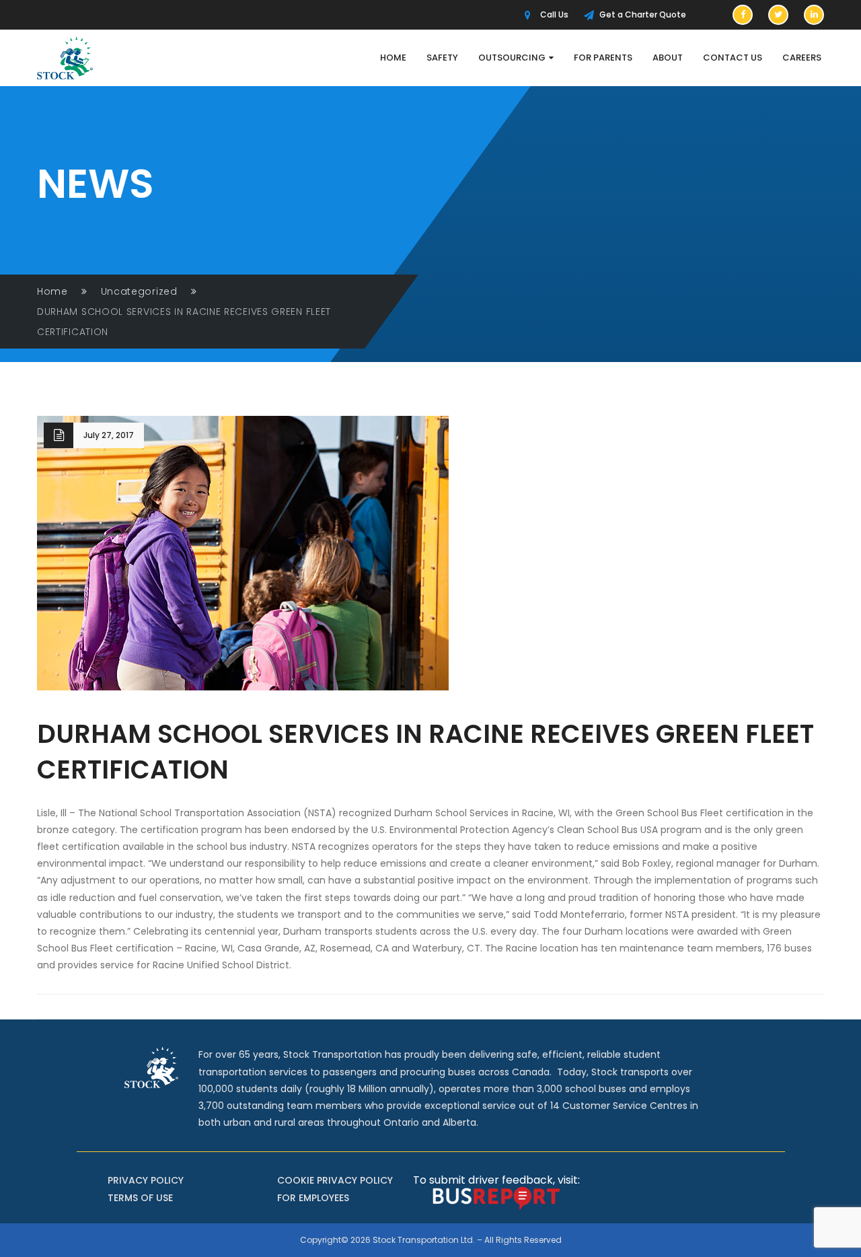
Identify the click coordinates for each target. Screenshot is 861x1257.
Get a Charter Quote (642, 14)
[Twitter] (778, 15)
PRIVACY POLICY (146, 1180)
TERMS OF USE (140, 1198)
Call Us (554, 14)
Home (52, 291)
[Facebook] (743, 15)
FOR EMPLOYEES (313, 1198)
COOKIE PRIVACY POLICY (335, 1180)
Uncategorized (139, 291)
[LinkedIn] (814, 15)
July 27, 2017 (108, 435)
